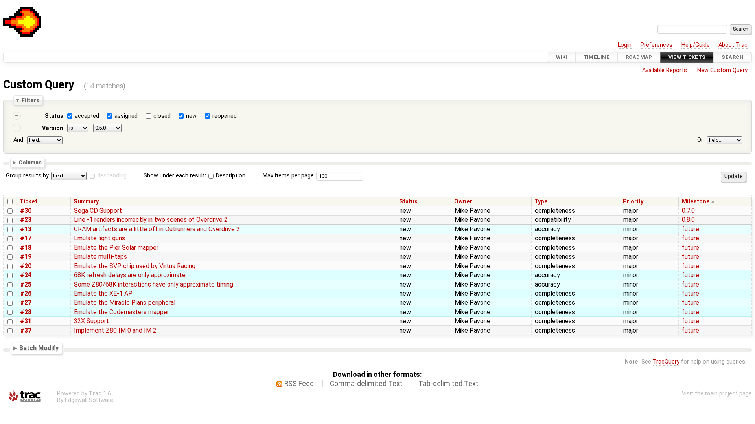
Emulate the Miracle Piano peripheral (124, 302)
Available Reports (664, 70)
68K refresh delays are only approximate (130, 275)
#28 (25, 312)
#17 (25, 238)
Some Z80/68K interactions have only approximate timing (153, 284)
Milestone (696, 201)
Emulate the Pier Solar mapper (116, 247)
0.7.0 (688, 210)
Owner (463, 201)
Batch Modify (39, 348)
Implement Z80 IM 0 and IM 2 (115, 330)
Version (52, 128)
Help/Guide (695, 45)
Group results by (27, 175)
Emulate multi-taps (100, 256)
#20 (25, 266)
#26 (25, 293)
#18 (25, 247)
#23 (25, 219)
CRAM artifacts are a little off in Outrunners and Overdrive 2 (157, 229)
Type (541, 201)
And (18, 140)
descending (112, 175)
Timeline (597, 57)
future (690, 229)
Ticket (28, 201)
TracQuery (666, 361)
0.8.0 (688, 219)
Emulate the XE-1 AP (103, 293)
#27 (25, 302)
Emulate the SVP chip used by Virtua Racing (134, 266)
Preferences (656, 45)
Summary (86, 201)
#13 (25, 229)
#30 (25, 210)
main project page (728, 393)
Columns (30, 162)
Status (54, 116)
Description (229, 175)
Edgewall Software (89, 400)
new (191, 116)
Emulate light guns (99, 238)
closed (162, 116)
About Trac (733, 45)
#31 (25, 321)
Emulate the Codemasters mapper (121, 312)
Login (625, 45)
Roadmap (639, 57)
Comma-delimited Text (366, 383)
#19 (25, 256)
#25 (25, 284)
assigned (126, 116)
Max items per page (288, 175)
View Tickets (687, 57)
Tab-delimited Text (448, 383)
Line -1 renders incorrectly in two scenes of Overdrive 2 (151, 219)
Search (733, 57)
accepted (87, 116)
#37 (25, 330)
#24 (25, 275)
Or (700, 140)
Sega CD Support (98, 210)
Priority (633, 201)
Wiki (561, 57)
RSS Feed (299, 383)
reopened (224, 116)
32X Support (91, 321)
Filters (30, 100)
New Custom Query (722, 70)
